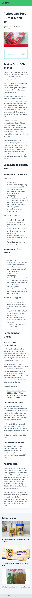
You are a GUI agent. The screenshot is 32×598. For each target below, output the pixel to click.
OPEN (23, 54)
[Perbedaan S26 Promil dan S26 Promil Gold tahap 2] (16, 529)
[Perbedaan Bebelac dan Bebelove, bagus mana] (16, 553)
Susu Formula (7, 28)
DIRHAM (6, 3)
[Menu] (29, 3)
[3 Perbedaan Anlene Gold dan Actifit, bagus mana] (16, 576)
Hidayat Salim (16, 596)
